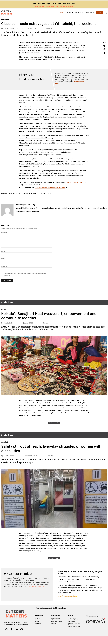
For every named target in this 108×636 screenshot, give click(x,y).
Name (3, 251)
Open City (54, 623)
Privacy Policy (72, 618)
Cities (60, 12)
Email (3, 258)
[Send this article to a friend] (104, 43)
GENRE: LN (42, 193)
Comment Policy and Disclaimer (74, 624)
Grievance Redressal (74, 626)
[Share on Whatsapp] (104, 49)
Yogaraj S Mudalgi (11, 29)
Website (4, 266)
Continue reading (54, 423)
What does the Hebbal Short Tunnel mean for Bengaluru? (54, 6)
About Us (37, 618)
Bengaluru (5, 19)
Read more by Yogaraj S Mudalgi (27, 211)
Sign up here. (61, 608)
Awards (37, 621)
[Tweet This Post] (104, 46)
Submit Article (89, 12)
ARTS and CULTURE (14, 193)
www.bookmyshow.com (76, 182)
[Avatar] (7, 210)
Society (49, 29)
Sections (78, 12)
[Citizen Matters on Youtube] (21, 629)
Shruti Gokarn (9, 456)
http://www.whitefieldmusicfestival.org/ (50, 187)
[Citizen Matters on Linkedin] (16, 629)
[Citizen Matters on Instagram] (6, 629)
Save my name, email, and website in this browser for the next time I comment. (25, 274)
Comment (5, 232)
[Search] (106, 13)
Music (50, 193)
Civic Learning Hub (56, 621)
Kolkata (4, 309)
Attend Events (55, 620)
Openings (38, 623)
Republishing (71, 621)
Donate (99, 12)
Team (36, 620)
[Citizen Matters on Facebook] (11, 629)
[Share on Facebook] (104, 53)
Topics (68, 12)
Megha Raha (8, 323)
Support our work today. (36, 587)
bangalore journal (29, 193)
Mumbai (4, 442)
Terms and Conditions (74, 620)
